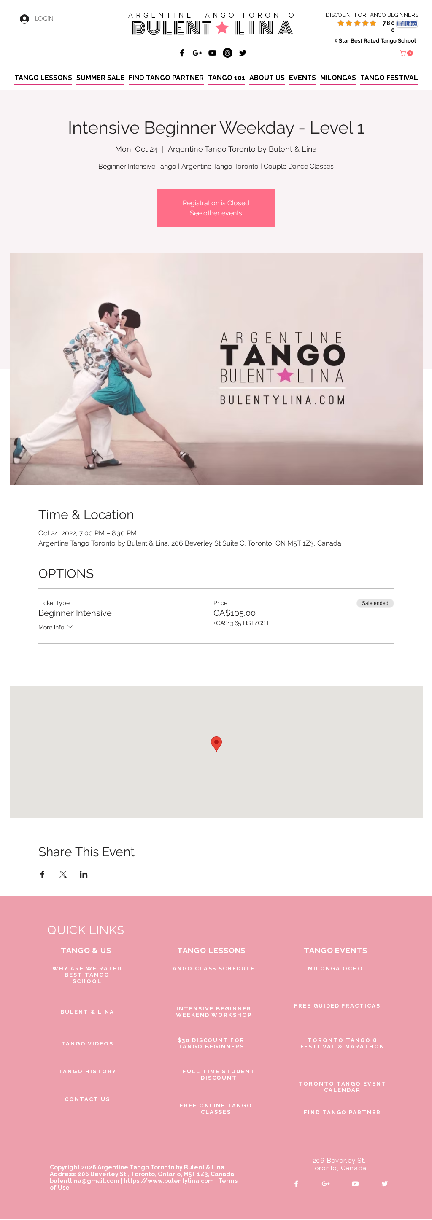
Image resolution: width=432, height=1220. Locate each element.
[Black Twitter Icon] (243, 53)
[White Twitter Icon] (385, 1184)
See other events (216, 213)
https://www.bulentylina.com (169, 1180)
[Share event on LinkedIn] (84, 874)
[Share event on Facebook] (42, 874)
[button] (407, 53)
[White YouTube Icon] (355, 1184)
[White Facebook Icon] (296, 1184)
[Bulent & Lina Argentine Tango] (182, 53)
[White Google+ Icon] (325, 1184)
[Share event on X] (63, 874)
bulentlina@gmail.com (84, 1180)
